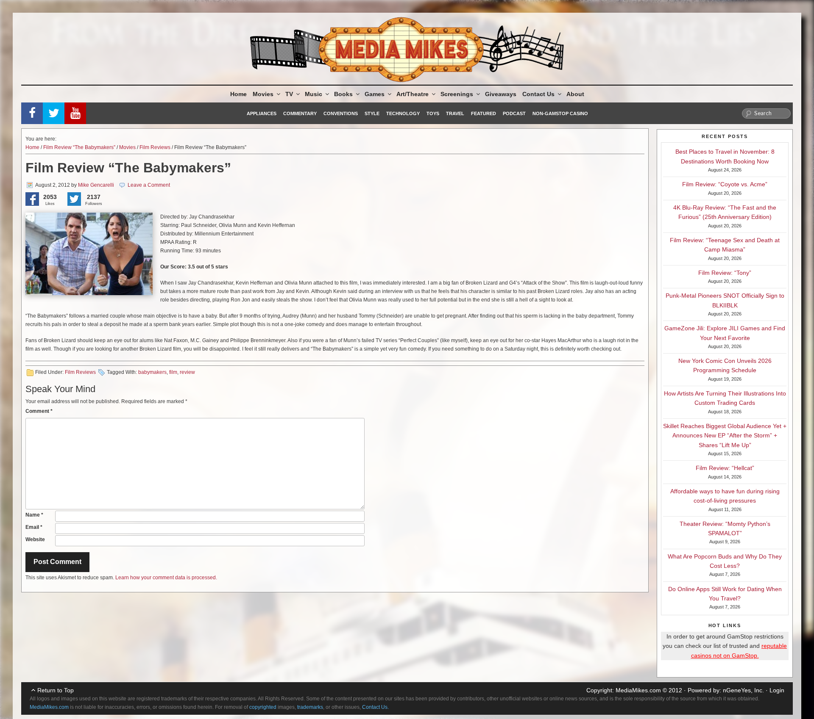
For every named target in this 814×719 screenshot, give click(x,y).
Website (35, 539)
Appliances (261, 113)
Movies (263, 94)
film (173, 372)
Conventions (340, 113)
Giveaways (500, 94)
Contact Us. (375, 707)
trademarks (310, 707)
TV (289, 94)
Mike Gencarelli (96, 185)
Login (776, 690)
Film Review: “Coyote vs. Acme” (724, 184)
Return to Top (55, 690)
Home (238, 94)
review (187, 372)
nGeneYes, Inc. (743, 690)
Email (33, 527)
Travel (455, 113)
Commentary (300, 113)
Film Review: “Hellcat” (725, 468)
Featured (483, 113)
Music (313, 94)
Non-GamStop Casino (560, 113)
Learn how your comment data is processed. (166, 578)
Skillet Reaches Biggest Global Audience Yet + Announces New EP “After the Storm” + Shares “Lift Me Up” (724, 435)
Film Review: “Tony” (724, 272)
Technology (403, 113)
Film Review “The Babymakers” (79, 147)
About (575, 94)
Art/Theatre (412, 94)
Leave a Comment (149, 185)
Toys (433, 113)
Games (375, 94)
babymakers (152, 372)
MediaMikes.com (638, 690)
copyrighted (262, 707)
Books (343, 94)
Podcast (514, 113)
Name (34, 515)
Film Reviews (154, 147)
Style (372, 113)
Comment (39, 411)
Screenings (456, 94)
